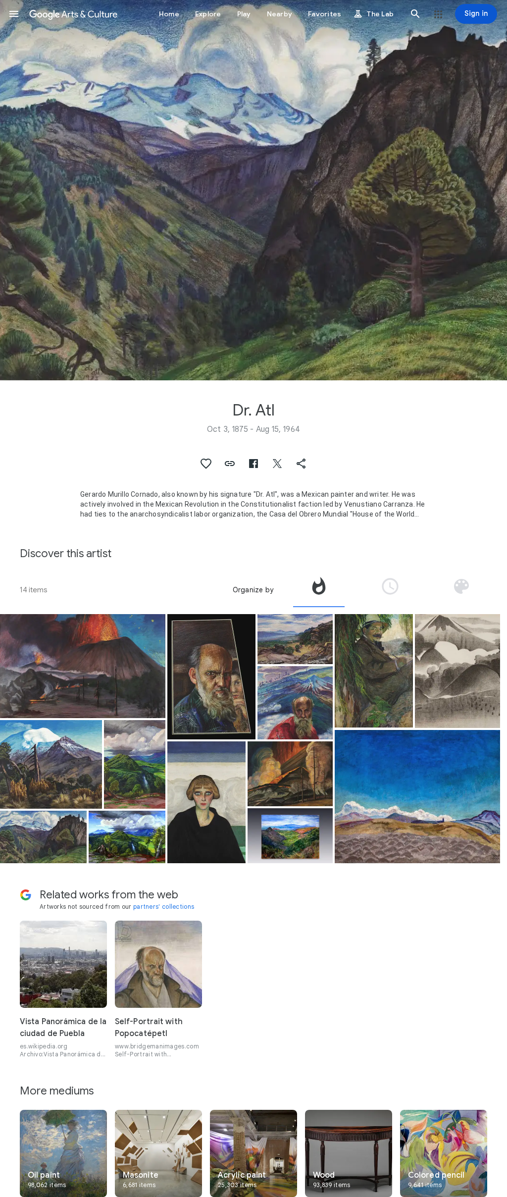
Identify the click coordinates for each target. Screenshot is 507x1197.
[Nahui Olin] (206, 802)
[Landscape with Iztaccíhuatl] (43, 837)
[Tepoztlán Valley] (294, 639)
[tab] (319, 589)
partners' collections (163, 906)
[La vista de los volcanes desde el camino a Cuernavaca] (290, 835)
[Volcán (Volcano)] (457, 671)
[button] (14, 14)
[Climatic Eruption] (82, 666)
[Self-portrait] (211, 676)
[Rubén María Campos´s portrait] (374, 671)
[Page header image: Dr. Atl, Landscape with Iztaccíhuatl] (253, 190)
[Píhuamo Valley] (134, 764)
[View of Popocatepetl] (51, 764)
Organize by (253, 589)
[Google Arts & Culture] (73, 14)
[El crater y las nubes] (417, 796)
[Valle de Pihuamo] (127, 837)
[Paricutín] (290, 773)
